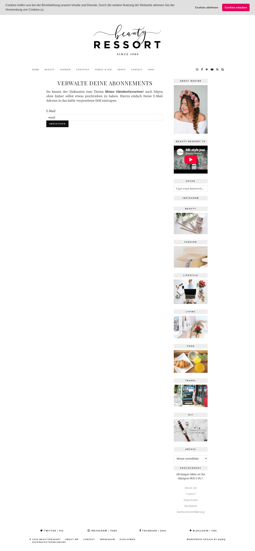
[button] (45, 10)
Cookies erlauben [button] (236, 7)
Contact (136, 70)
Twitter (53, 531)
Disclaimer (190, 506)
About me (191, 488)
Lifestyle (82, 70)
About (121, 70)
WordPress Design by (206, 539)
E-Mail (50, 111)
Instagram (103, 531)
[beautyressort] (127, 40)
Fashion (65, 70)
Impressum (191, 500)
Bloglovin (204, 531)
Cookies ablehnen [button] (206, 7)
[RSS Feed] (217, 69)
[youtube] (212, 69)
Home (35, 70)
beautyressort (50, 539)
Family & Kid (103, 70)
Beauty (50, 70)
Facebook (153, 531)
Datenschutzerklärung (191, 512)
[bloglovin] (207, 69)
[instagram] (197, 69)
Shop (151, 70)
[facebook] (202, 69)
